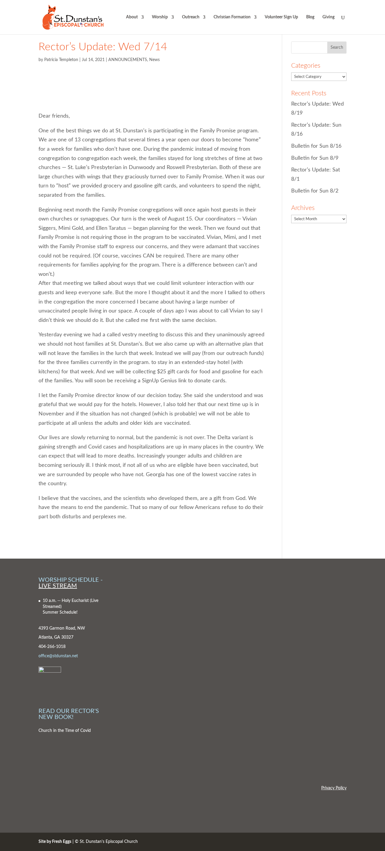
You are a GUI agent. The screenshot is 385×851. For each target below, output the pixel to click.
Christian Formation (232, 17)
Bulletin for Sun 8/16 (316, 146)
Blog (310, 17)
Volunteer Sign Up (281, 17)
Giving (328, 17)
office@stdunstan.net (58, 656)
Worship (160, 17)
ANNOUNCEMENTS (127, 60)
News (154, 60)
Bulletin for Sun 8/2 (314, 191)
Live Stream (57, 586)
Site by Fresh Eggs (54, 842)
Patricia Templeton (61, 60)
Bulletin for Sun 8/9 (314, 158)
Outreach (190, 17)
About (132, 17)
